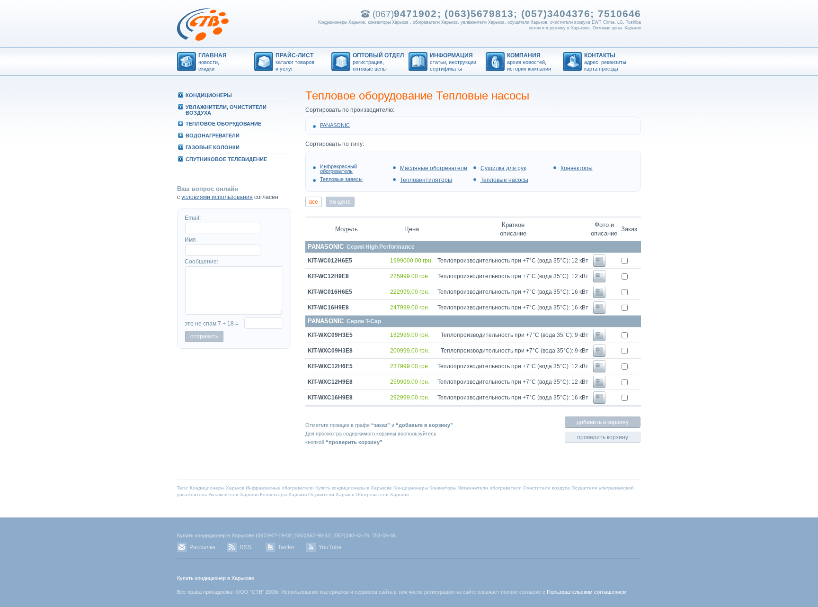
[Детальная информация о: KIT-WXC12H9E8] (599, 386)
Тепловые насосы (504, 180)
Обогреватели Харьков (382, 494)
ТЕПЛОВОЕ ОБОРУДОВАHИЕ (223, 124)
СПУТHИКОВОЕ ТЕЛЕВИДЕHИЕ (226, 159)
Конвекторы (576, 168)
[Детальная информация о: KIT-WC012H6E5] (599, 265)
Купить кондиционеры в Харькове (353, 487)
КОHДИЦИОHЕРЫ (209, 95)
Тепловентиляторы (426, 180)
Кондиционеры (410, 487)
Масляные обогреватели (433, 168)
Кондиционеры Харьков (217, 487)
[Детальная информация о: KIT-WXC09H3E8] (599, 355)
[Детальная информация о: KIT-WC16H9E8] (599, 311)
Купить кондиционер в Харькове (215, 578)
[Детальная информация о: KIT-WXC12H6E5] (599, 370)
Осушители (584, 487)
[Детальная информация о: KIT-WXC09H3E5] (599, 339)
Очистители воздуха (546, 487)
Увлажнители (473, 487)
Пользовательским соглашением (587, 592)
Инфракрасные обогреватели (280, 487)
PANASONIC (335, 125)
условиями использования (217, 197)
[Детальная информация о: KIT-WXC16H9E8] (599, 402)
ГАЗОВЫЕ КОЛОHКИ (213, 147)
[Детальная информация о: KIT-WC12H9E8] (599, 280)
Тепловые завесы (341, 179)
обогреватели (505, 487)
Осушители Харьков (331, 494)
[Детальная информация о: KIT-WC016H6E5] (599, 296)
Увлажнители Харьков (233, 494)
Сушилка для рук (503, 168)
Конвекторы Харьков (283, 494)
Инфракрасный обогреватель (338, 168)
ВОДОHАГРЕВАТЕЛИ (213, 135)
